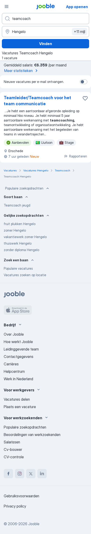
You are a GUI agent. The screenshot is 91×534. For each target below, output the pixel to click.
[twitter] (30, 473)
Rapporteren (78, 156)
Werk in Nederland (18, 379)
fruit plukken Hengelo (19, 224)
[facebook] (8, 473)
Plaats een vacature (20, 406)
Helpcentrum (14, 371)
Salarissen (12, 442)
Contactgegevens (18, 356)
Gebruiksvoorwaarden (21, 496)
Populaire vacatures (18, 268)
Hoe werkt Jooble (18, 341)
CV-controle (14, 457)
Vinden (45, 43)
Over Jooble (14, 334)
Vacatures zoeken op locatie (25, 275)
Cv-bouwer (13, 449)
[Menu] (6, 6)
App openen (77, 6)
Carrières (11, 364)
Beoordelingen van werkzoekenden (32, 434)
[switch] (83, 81)
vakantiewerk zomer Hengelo (25, 237)
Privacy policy (15, 506)
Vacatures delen (17, 399)
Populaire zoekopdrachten (24, 188)
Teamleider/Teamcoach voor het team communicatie (37, 100)
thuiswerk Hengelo (18, 243)
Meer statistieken (18, 70)
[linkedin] (42, 473)
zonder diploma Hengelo (21, 250)
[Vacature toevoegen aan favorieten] (85, 98)
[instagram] (19, 473)
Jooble (33, 523)
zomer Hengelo (15, 230)
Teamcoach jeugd (17, 205)
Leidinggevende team (21, 349)
